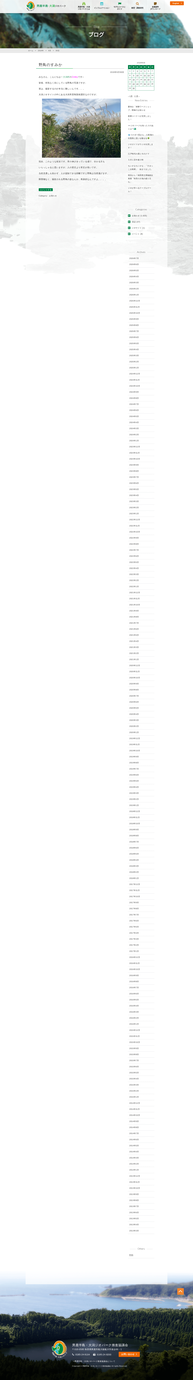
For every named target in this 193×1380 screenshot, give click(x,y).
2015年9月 (134, 1048)
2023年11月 (134, 453)
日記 (134, 222)
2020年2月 (134, 726)
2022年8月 (134, 544)
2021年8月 (134, 617)
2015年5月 (134, 1073)
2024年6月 (134, 410)
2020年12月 (134, 665)
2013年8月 (134, 1200)
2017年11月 (134, 890)
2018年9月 (134, 830)
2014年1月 (134, 1170)
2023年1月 (134, 514)
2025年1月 (134, 368)
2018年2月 (134, 872)
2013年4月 (134, 1225)
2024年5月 (134, 416)
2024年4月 (134, 422)
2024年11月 (134, 380)
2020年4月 (134, 714)
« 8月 (130, 96)
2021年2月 (134, 653)
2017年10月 (134, 896)
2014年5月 (134, 1146)
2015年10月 (134, 1042)
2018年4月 (134, 860)
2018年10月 (134, 823)
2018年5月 (134, 854)
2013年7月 (134, 1206)
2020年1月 (134, 732)
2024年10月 (134, 386)
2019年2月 (134, 799)
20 (149, 80)
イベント (136, 234)
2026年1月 (134, 295)
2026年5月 (134, 270)
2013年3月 (134, 1231)
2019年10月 (134, 751)
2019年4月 (134, 787)
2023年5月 (134, 489)
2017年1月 (134, 951)
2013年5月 (134, 1218)
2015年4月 (134, 1079)
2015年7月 (134, 1060)
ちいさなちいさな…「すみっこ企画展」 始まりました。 (140, 167)
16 (134, 80)
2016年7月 (134, 987)
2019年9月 (134, 757)
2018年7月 (134, 842)
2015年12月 (134, 1030)
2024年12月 (134, 374)
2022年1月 (134, 586)
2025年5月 (134, 343)
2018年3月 (134, 866)
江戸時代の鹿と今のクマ (138, 154)
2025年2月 (134, 362)
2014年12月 (134, 1103)
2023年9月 (134, 465)
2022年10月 (134, 532)
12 (145, 75)
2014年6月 (134, 1139)
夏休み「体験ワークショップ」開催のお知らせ (139, 108)
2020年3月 (134, 720)
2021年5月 (134, 635)
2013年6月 (134, 1212)
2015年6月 (134, 1067)
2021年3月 (134, 647)
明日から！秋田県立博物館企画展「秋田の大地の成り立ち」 (140, 178)
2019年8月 (134, 763)
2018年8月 (134, 836)
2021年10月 (134, 605)
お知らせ (53, 196)
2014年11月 (134, 1109)
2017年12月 (134, 884)
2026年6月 (134, 264)
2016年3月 (134, 1012)
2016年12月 (134, 957)
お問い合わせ (128, 1354)
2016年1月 (134, 1024)
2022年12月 (134, 520)
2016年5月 (134, 1000)
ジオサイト (137, 228)
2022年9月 (134, 538)
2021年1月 (134, 659)
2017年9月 (134, 902)
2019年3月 (134, 793)
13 (149, 75)
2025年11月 (134, 307)
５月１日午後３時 (136, 160)
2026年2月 (134, 289)
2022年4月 (134, 568)
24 (137, 84)
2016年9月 (134, 975)
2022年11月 (134, 526)
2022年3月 (134, 574)
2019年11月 (134, 744)
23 (134, 84)
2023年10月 (134, 459)
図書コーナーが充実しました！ (139, 117)
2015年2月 (134, 1091)
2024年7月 (134, 404)
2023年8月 (134, 471)
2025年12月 (134, 301)
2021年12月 (134, 592)
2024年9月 (134, 392)
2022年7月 (134, 550)
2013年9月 (134, 1194)
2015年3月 (134, 1085)
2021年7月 (134, 623)
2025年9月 (134, 319)
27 (149, 84)
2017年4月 (134, 933)
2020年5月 (134, 708)
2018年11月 (134, 817)
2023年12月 (134, 447)
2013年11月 (134, 1182)
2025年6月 (134, 337)
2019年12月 (134, 738)
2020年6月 (134, 702)
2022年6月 (134, 556)
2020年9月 (134, 684)
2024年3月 (134, 428)
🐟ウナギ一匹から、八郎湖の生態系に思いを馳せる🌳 (141, 136)
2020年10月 (134, 678)
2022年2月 (134, 580)
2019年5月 (134, 781)
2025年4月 (134, 349)
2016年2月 (134, 1018)
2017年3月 (134, 939)
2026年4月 (134, 276)
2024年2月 (134, 435)
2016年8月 (134, 981)
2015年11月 (134, 1036)
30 (134, 88)
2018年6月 (134, 848)
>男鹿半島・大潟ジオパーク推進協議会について (94, 1361)
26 (145, 84)
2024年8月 (134, 398)
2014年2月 (134, 1164)
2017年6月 (134, 921)
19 (145, 80)
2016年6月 (134, 994)
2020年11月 (134, 671)
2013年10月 (134, 1188)
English (176, 3)
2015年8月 (134, 1054)
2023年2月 (134, 507)
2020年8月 (134, 690)
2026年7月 (134, 258)
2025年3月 (134, 355)
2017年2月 (134, 945)
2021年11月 (134, 599)
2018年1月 (134, 878)
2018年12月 (134, 811)
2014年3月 (134, 1158)
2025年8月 (134, 325)
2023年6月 (134, 483)
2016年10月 (134, 969)
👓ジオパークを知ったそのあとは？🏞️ (141, 127)
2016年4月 (134, 1006)
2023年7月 (134, 477)
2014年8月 (134, 1127)
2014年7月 (134, 1133)
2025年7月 (134, 331)
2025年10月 (134, 313)
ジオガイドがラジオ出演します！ (140, 146)
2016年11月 (134, 963)
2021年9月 (134, 611)
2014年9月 (134, 1121)
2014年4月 (134, 1152)
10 (137, 75)
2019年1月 (134, 805)
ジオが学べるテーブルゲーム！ (139, 189)
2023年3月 (134, 501)
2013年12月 (134, 1176)
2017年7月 (134, 915)
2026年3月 (134, 283)
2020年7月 (134, 696)
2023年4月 (134, 495)
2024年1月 (134, 441)
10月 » (137, 96)
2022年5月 (134, 562)
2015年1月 (134, 1097)
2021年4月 (134, 641)
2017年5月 (134, 927)
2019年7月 (134, 769)
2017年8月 (134, 908)
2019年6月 (134, 775)
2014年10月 (134, 1115)
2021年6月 (134, 629)
